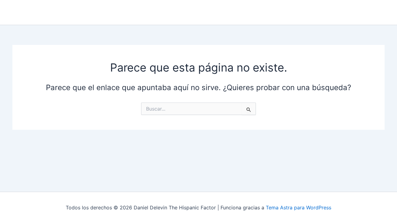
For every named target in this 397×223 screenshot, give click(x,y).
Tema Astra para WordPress (298, 207)
